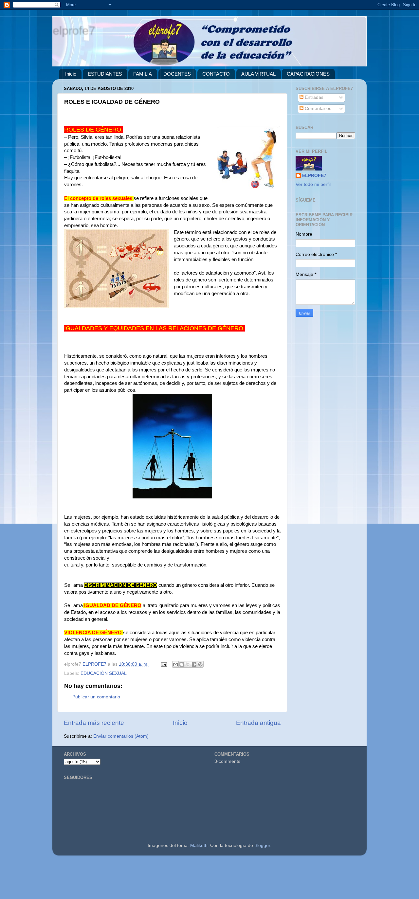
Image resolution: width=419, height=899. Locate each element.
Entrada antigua (258, 722)
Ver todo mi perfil (313, 184)
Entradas (313, 97)
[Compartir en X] (188, 664)
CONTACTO (216, 74)
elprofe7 (73, 30)
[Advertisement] (196, 880)
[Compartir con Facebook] (194, 664)
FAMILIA (142, 74)
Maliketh (199, 845)
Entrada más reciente (94, 722)
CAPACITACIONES (308, 74)
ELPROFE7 (314, 175)
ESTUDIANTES (105, 74)
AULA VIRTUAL (258, 74)
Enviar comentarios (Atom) (121, 736)
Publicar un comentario (96, 696)
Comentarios (317, 108)
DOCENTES (177, 74)
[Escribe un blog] (181, 664)
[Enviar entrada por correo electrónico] (163, 664)
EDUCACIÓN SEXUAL (104, 673)
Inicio (70, 74)
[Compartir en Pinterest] (200, 664)
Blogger (262, 845)
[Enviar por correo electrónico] (175, 664)
